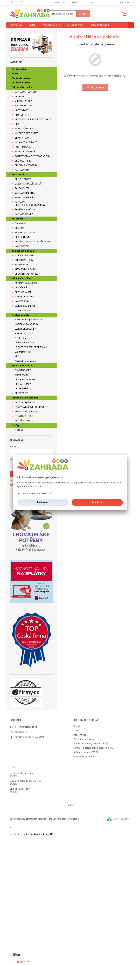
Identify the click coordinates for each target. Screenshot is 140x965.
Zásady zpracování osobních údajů (36, 493)
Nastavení (42, 502)
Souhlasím (97, 502)
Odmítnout (35, 486)
